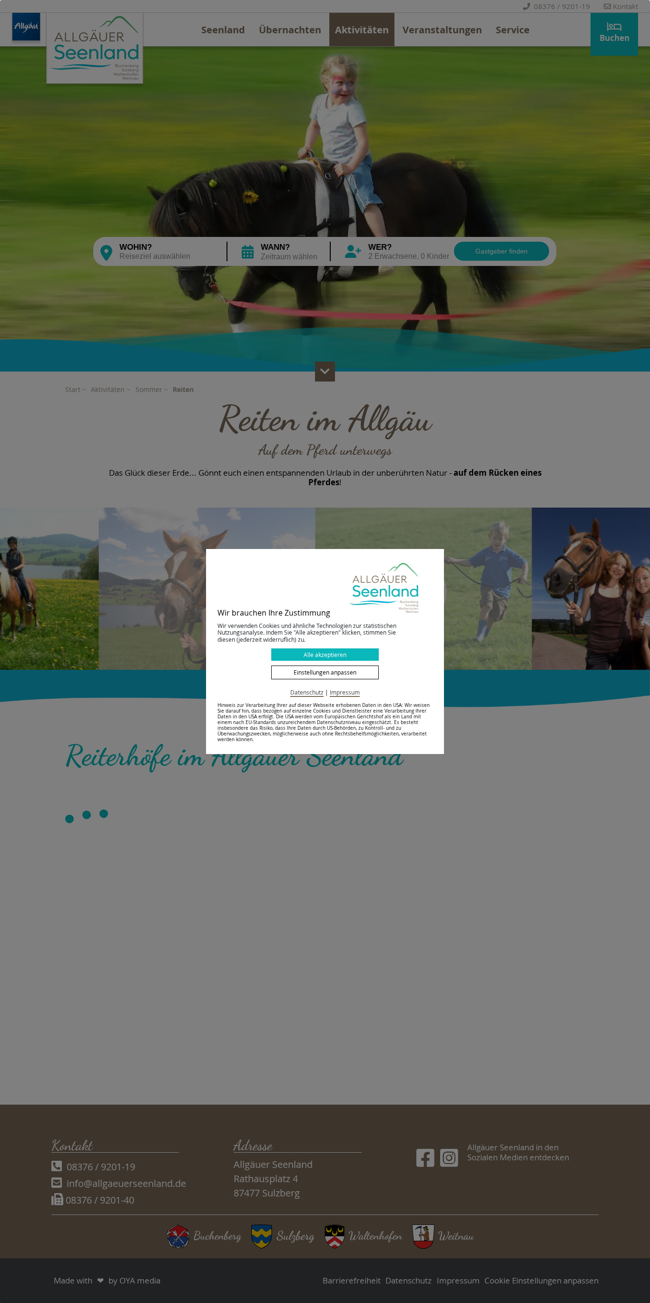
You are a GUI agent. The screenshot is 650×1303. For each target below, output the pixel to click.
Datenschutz (307, 692)
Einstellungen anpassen (325, 672)
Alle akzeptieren (325, 654)
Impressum (345, 692)
